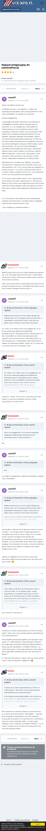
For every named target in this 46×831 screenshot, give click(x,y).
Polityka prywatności (22, 820)
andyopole (33, 308)
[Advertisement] (23, 38)
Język (8, 820)
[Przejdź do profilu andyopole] (4, 266)
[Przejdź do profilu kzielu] (4, 357)
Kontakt (35, 820)
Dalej (37, 89)
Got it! (37, 824)
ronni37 (9, 78)
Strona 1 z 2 (25, 89)
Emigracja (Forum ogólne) (26, 81)
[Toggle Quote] (5, 308)
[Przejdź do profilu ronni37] (4, 99)
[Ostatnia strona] (43, 88)
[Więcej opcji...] (41, 99)
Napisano (18, 100)
